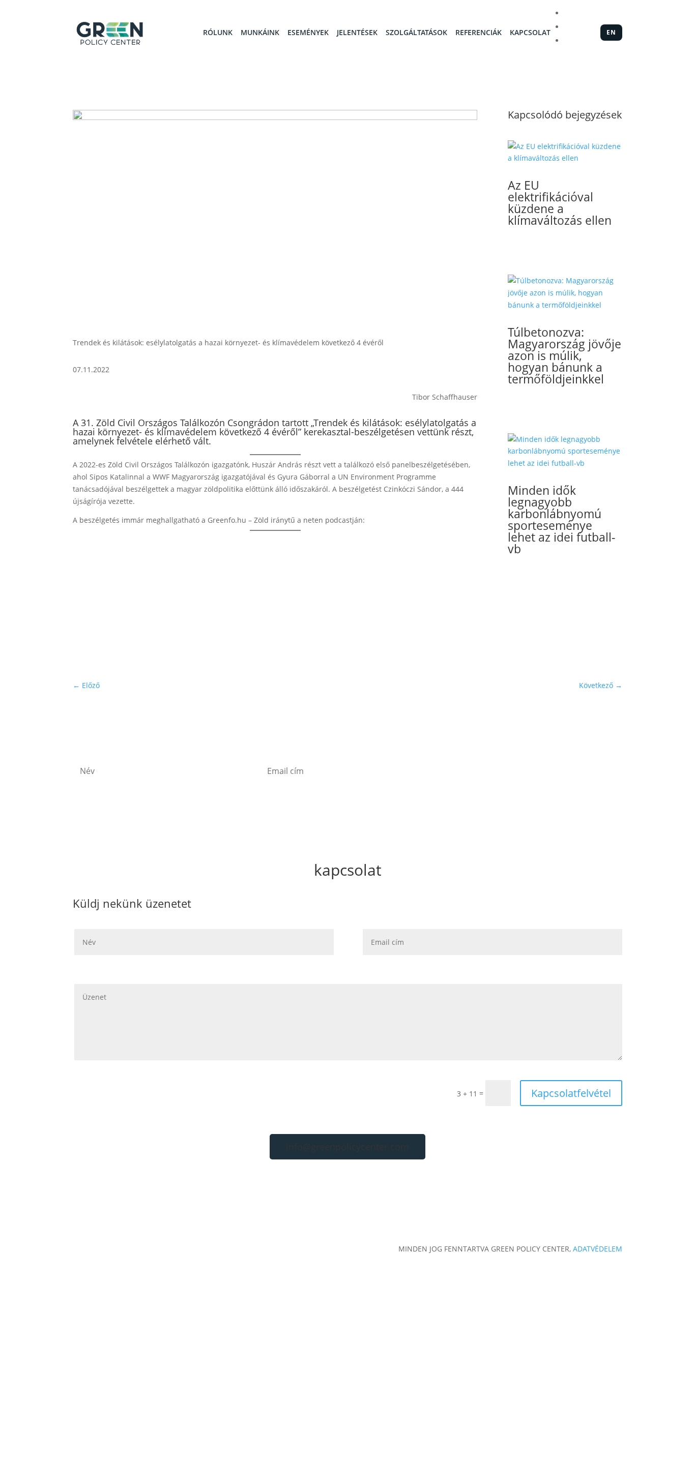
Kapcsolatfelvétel (571, 1093)
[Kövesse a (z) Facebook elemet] (544, 611)
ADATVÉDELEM (597, 1249)
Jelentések (357, 33)
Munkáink (260, 33)
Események (308, 33)
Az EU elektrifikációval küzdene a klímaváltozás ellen (560, 202)
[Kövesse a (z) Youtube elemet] (585, 611)
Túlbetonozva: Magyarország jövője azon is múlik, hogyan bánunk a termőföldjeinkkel (564, 355)
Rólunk (218, 33)
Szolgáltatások (416, 33)
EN (611, 32)
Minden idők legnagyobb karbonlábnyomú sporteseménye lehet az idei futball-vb (561, 519)
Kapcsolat (530, 33)
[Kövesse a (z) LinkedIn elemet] (565, 611)
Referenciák (478, 33)
